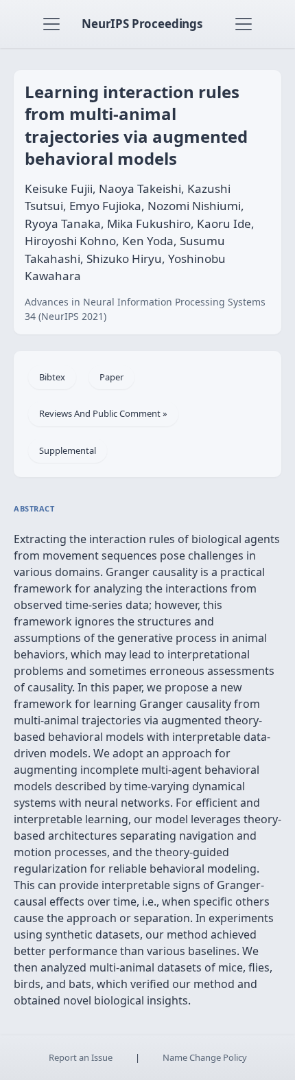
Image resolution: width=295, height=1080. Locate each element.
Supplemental (67, 450)
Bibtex (52, 377)
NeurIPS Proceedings (142, 24)
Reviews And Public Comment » (103, 413)
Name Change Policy (205, 1057)
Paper (111, 377)
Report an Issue (81, 1057)
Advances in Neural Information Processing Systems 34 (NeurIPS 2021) (145, 309)
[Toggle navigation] (51, 24)
